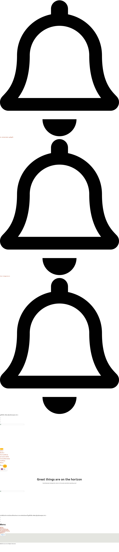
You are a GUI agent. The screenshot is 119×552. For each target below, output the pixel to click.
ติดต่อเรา (2, 462)
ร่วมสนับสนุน (2, 460)
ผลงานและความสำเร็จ (4, 456)
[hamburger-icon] (1, 449)
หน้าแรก (1, 450)
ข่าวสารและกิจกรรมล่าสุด (5, 458)
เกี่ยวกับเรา (2, 452)
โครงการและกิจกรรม (4, 454)
